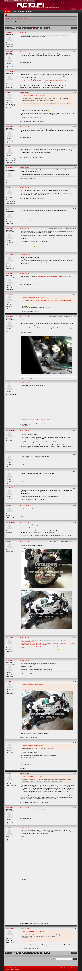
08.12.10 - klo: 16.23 (24, 522)
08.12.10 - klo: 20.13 (24, 637)
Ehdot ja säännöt (67, 967)
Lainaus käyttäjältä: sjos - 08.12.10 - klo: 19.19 (33, 684)
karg (9, 773)
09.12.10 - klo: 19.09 (24, 773)
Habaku (10, 51)
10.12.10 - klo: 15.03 (24, 928)
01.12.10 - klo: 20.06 (24, 126)
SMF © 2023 (8, 967)
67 (29, 28)
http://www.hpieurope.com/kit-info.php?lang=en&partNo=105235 (35, 419)
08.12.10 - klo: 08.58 (24, 430)
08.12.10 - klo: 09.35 (24, 487)
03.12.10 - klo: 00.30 (24, 167)
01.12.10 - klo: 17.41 (24, 32)
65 (23, 28)
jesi (9, 454)
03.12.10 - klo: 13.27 (24, 208)
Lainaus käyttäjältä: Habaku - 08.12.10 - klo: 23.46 (34, 931)
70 (38, 28)
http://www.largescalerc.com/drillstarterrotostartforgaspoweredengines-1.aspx (53, 276)
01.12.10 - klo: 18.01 (24, 71)
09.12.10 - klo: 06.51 (24, 742)
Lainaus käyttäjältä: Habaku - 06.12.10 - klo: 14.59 (34, 297)
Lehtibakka (11, 430)
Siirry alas (8, 28)
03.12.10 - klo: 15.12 (24, 228)
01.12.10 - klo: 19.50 (24, 92)
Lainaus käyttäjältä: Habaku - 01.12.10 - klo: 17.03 (34, 95)
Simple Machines (14, 967)
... (21, 28)
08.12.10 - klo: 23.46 (24, 660)
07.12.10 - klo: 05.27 (24, 382)
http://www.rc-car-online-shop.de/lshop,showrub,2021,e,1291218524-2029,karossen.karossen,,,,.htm (44, 80)
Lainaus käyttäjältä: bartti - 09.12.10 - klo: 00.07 (33, 745)
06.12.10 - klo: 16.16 (24, 316)
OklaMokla (11, 254)
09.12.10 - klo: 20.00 (24, 807)
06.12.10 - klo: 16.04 (24, 294)
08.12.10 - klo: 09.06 (24, 453)
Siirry (54, 958)
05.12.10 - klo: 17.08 (26, 254)
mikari (10, 32)
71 (41, 28)
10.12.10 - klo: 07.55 (24, 827)
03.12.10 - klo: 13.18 (24, 187)
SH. (9, 92)
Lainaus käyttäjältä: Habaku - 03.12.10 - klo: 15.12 (34, 776)
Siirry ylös (8, 952)
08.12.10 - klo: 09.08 (24, 470)
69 (35, 28)
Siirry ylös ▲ (73, 967)
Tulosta (74, 28)
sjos (9, 541)
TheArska (11, 71)
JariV (9, 471)
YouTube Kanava (24, 425)
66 (26, 28)
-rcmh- (10, 382)
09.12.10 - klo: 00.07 (24, 681)
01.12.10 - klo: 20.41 (24, 146)
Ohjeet (62, 967)
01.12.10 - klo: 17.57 (24, 51)
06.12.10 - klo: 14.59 (24, 273)
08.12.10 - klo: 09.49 (24, 505)
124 (45, 28)
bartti (9, 681)
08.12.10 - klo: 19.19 (24, 541)
